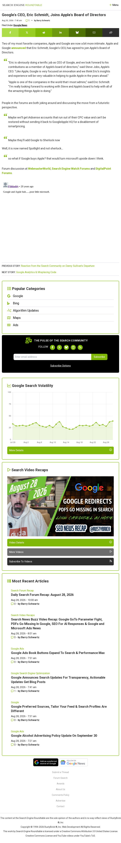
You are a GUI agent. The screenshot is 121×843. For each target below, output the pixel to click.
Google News (20, 25)
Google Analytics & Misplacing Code (36, 272)
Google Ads (17, 648)
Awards (60, 783)
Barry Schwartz (43, 20)
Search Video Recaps (23, 615)
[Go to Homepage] (22, 5)
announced (18, 48)
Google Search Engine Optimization (30, 673)
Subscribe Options (60, 365)
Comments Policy (60, 795)
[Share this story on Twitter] (27, 32)
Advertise (60, 800)
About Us (60, 789)
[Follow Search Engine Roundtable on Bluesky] (66, 347)
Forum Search (61, 778)
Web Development (71, 827)
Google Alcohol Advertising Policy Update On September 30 (54, 736)
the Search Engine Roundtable (30, 818)
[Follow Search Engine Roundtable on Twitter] (59, 347)
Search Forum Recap (22, 590)
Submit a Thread (60, 772)
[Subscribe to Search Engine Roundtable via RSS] (80, 347)
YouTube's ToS (87, 835)
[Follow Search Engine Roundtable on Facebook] (52, 347)
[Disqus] (60, 220)
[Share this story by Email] (94, 32)
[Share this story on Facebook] (10, 32)
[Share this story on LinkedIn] (60, 32)
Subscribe (99, 356)
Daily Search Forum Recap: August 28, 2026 (42, 595)
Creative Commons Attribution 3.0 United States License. (90, 831)
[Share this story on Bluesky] (77, 32)
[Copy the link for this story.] (110, 32)
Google (15, 702)
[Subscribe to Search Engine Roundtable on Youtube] (73, 347)
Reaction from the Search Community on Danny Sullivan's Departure (58, 265)
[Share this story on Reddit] (43, 32)
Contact (60, 806)
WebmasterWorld (39, 168)
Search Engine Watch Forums (71, 168)
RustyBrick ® (50, 827)
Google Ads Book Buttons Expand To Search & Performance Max (58, 653)
